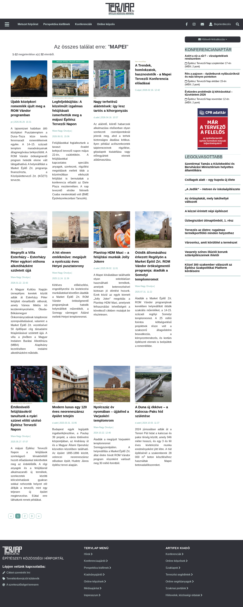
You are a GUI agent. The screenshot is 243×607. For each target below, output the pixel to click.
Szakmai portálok (176, 588)
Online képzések (94, 581)
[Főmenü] (6, 24)
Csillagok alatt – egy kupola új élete (210, 179)
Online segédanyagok (179, 581)
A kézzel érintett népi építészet (206, 211)
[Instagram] (194, 24)
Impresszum (91, 595)
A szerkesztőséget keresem (22, 584)
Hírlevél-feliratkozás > (214, 39)
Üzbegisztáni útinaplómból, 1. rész (209, 220)
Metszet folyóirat (28, 24)
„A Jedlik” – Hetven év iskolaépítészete (212, 189)
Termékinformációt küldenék (22, 578)
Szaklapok (172, 567)
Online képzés (106, 24)
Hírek (87, 554)
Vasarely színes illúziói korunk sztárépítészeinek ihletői (206, 253)
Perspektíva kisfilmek (56, 24)
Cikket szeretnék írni (18, 572)
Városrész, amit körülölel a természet (211, 242)
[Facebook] (186, 24)
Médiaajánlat (92, 588)
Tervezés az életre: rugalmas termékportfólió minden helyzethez (209, 231)
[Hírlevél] (202, 24)
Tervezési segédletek (178, 574)
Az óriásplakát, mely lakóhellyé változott (207, 200)
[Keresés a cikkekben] (238, 24)
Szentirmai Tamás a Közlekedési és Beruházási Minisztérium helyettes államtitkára (210, 167)
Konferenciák (83, 24)
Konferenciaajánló (95, 560)
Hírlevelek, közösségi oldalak (183, 595)
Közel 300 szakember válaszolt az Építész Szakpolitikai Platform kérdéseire (208, 268)
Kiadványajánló (93, 574)
